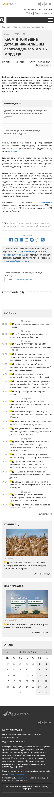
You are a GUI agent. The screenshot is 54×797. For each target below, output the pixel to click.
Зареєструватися (43, 13)
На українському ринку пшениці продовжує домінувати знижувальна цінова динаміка (30, 475)
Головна (6, 27)
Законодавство (40, 62)
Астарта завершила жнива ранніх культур (28, 392)
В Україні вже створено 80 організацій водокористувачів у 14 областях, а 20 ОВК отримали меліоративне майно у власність (30, 384)
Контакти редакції (12, 730)
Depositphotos (17, 774)
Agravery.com (21, 778)
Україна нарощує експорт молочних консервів (29, 325)
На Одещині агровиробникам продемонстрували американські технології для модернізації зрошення (30, 367)
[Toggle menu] (50, 20)
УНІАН (14, 151)
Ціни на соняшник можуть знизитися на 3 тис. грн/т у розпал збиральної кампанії (30, 456)
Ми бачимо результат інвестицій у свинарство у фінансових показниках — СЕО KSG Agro (31, 414)
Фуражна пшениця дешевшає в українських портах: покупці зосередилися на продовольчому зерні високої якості (29, 357)
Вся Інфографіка (41, 632)
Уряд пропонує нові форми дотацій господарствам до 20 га (22, 132)
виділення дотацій (29, 226)
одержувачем (45, 202)
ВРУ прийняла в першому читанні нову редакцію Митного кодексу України (31, 423)
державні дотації (11, 226)
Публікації (12, 524)
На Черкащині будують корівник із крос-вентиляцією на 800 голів (28, 335)
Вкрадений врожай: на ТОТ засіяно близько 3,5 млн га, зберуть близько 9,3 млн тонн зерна (30, 485)
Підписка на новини (13, 741)
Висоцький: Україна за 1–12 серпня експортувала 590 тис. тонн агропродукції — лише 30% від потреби (27, 566)
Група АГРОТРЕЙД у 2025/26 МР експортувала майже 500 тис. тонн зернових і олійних (30, 347)
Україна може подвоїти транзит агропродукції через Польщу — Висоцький (29, 375)
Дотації (13, 223)
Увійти (29, 13)
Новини (7, 62)
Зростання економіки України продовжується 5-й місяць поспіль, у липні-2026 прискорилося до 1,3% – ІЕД (28, 465)
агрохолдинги (25, 223)
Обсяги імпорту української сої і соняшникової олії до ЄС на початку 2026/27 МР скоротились (31, 404)
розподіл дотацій (41, 223)
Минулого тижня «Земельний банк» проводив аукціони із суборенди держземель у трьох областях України (31, 432)
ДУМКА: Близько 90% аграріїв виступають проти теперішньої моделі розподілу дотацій (26, 113)
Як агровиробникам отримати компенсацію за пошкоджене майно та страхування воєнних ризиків (28, 498)
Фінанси (20, 62)
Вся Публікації (42, 574)
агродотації (45, 226)
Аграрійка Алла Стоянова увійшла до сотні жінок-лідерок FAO (30, 506)
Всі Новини (45, 514)
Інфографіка (14, 586)
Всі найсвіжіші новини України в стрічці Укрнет (27, 788)
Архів (8, 644)
